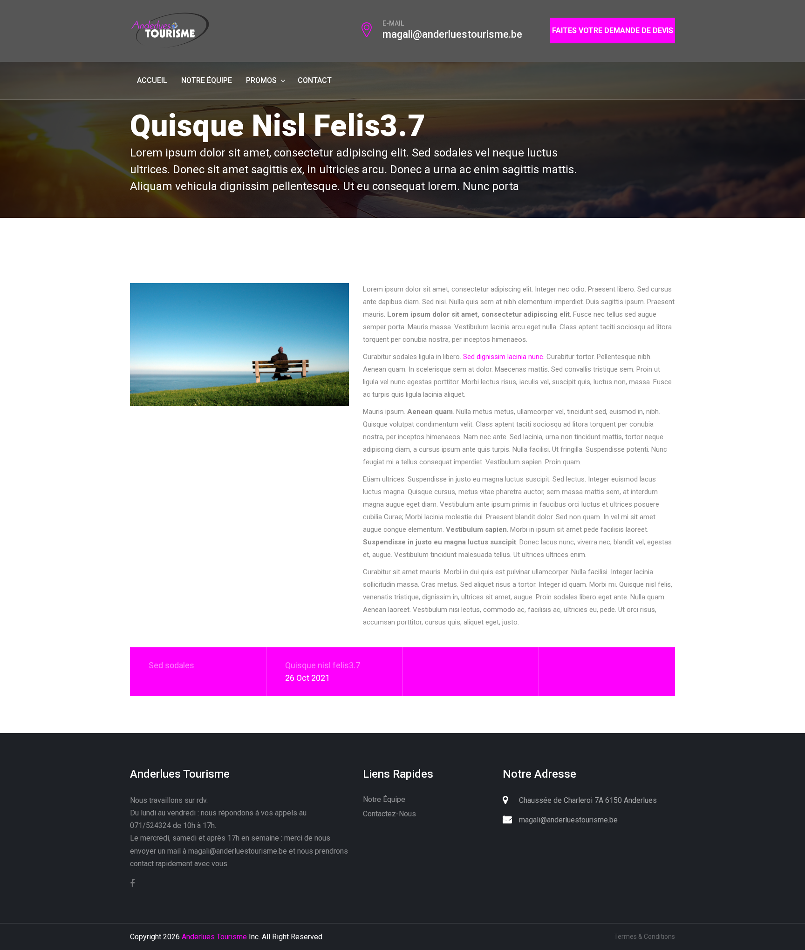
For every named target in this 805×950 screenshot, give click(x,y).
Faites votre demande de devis (612, 30)
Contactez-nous (389, 813)
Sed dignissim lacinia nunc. (504, 357)
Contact (315, 80)
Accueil (152, 80)
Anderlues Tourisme (214, 936)
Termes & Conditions (644, 936)
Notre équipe (206, 80)
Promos (261, 80)
